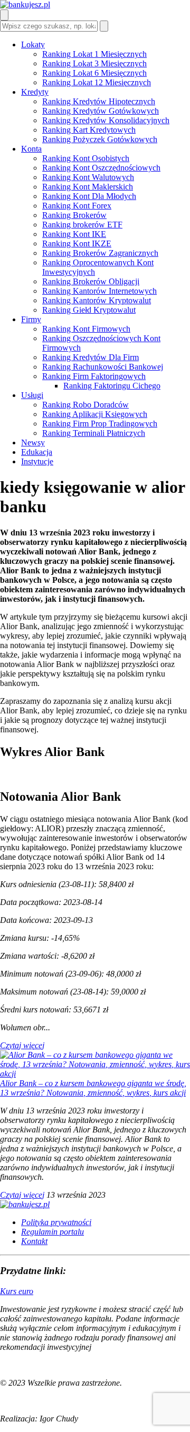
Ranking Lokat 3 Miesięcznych (94, 63)
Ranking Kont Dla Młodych (89, 196)
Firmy (31, 319)
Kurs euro (16, 1291)
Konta (31, 148)
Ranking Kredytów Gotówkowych (100, 110)
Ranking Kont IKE (74, 234)
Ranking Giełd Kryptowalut (89, 309)
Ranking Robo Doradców (85, 404)
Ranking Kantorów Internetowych (99, 290)
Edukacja (36, 452)
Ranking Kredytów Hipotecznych (98, 101)
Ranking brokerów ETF (82, 224)
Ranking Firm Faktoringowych (94, 376)
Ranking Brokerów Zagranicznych (100, 252)
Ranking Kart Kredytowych (89, 129)
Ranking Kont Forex (76, 205)
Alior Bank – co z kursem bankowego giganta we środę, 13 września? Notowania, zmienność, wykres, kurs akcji (93, 1088)
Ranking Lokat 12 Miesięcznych (96, 82)
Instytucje (37, 461)
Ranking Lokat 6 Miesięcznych (94, 72)
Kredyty (35, 91)
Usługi (32, 395)
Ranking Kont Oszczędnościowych (101, 167)
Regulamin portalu (52, 1231)
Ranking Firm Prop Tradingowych (99, 423)
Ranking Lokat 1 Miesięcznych (94, 53)
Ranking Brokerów (74, 215)
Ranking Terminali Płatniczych (93, 433)
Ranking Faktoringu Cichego (111, 385)
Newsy (33, 442)
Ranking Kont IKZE (76, 243)
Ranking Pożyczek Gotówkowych (99, 139)
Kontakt (34, 1241)
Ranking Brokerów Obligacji (90, 281)
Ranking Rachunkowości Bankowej (102, 366)
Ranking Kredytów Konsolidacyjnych (105, 120)
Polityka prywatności (56, 1222)
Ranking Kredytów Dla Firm (90, 357)
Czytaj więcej (22, 1045)
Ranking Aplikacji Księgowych (94, 414)
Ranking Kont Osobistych (85, 158)
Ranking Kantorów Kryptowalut (96, 300)
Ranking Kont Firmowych (86, 328)
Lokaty (33, 44)
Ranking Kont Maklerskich (87, 186)
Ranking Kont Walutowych (88, 177)
